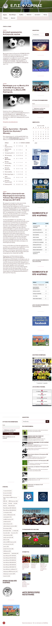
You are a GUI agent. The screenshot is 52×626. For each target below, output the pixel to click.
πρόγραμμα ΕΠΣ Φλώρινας (10, 571)
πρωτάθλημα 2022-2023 (9, 562)
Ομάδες (21, 14)
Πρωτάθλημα (12, 14)
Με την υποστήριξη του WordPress (40, 623)
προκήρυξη (6, 553)
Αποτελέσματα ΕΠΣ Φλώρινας (10, 498)
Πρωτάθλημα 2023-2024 (9, 510)
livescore (50, 405)
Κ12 (10, 503)
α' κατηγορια (7, 512)
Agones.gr (46, 405)
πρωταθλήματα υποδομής (10, 569)
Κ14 (15, 503)
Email (33, 103)
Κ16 (5, 505)
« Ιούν (35, 142)
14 (43, 134)
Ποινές (45, 14)
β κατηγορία (7, 530)
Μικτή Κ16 (11, 505)
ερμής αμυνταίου (8, 537)
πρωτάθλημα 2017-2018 (9, 555)
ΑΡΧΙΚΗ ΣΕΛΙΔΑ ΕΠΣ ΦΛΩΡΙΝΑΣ (10, 581)
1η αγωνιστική (7, 490)
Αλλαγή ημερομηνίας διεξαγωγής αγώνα (12, 33)
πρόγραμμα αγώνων (9, 573)
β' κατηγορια (7, 528)
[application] (35, 539)
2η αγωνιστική (7, 493)
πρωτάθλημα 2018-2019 (9, 557)
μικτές (6, 546)
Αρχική (5, 14)
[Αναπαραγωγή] (24, 546)
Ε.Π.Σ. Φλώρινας (26, 5)
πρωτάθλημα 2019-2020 (9, 560)
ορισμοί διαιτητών (8, 548)
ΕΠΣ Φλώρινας (13, 501)
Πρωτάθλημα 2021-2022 (9, 508)
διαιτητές (14, 532)
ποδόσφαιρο (7, 551)
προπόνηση (15, 553)
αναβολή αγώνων (8, 519)
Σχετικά (13, 18)
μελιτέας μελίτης (8, 544)
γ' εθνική (15, 530)
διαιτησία (6, 532)
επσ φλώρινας (7, 535)
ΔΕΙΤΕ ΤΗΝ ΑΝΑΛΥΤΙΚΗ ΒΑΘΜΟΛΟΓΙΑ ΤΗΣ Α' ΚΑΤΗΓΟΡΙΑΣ (40, 260)
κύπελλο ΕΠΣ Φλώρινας (9, 542)
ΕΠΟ (5, 501)
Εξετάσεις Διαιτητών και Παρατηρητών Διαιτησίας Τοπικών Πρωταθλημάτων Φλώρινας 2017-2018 (14, 196)
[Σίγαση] (45, 546)
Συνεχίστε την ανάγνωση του (10, 122)
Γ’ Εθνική (5, 18)
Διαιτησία (37, 14)
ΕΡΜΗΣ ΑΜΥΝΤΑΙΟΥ (14, 138)
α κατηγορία (7, 517)
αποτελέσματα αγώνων (10, 526)
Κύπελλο (29, 14)
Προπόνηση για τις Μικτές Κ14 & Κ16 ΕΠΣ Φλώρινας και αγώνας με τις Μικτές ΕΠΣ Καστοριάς (16, 88)
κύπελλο (6, 539)
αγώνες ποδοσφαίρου (9, 514)
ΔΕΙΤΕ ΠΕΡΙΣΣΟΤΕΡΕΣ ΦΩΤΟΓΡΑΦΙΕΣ (31, 593)
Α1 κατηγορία (7, 495)
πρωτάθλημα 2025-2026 (9, 567)
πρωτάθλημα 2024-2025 (9, 564)
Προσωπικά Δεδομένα (27, 623)
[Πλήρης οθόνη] (47, 546)
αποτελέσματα (7, 523)
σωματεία (6, 576)
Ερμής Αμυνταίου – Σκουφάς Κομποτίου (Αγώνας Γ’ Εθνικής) (15, 131)
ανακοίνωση (7, 521)
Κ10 (5, 503)
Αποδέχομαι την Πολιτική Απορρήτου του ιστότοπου (38, 109)
